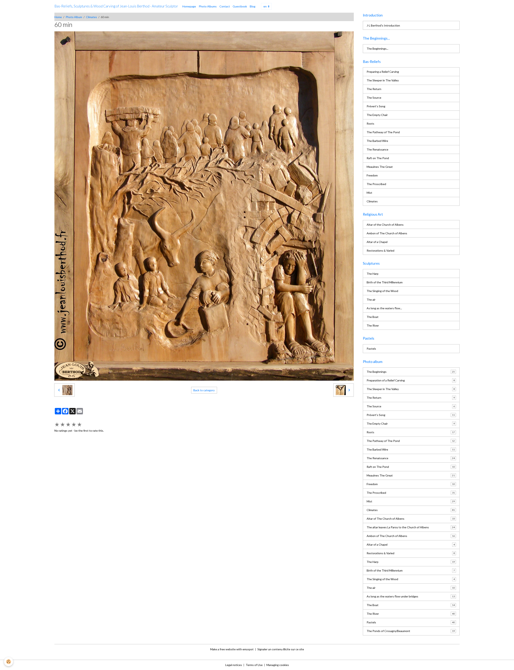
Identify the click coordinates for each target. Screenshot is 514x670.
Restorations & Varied (380, 250)
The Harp (372, 273)
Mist (369, 192)
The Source (374, 97)
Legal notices (233, 665)
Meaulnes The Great (380, 166)
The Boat (372, 317)
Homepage (189, 6)
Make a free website (223, 649)
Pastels (371, 348)
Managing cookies (277, 665)
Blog (252, 6)
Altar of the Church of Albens (385, 224)
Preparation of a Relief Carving (411, 380)
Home (58, 17)
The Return (374, 89)
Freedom (372, 175)
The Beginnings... (377, 48)
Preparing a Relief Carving (383, 71)
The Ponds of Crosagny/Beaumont (411, 631)
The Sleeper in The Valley (383, 80)
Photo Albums (208, 6)
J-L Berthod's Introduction (383, 25)
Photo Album (74, 17)
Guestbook (240, 6)
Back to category (204, 390)
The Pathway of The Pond (383, 132)
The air (371, 299)
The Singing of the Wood (382, 291)
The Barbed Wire (377, 140)
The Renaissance (377, 149)
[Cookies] (8, 661)
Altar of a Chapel (377, 242)
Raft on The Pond (378, 158)
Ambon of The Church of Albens (387, 233)
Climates (91, 17)
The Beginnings (411, 371)
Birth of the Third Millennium (385, 282)
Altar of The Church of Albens (411, 518)
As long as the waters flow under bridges (411, 596)
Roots (370, 123)
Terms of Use (254, 665)
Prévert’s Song (376, 106)
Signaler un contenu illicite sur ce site (280, 649)
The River (373, 325)
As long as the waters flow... (384, 308)
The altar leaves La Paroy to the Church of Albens (411, 527)
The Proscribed (376, 184)
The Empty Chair (377, 115)
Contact (224, 6)
